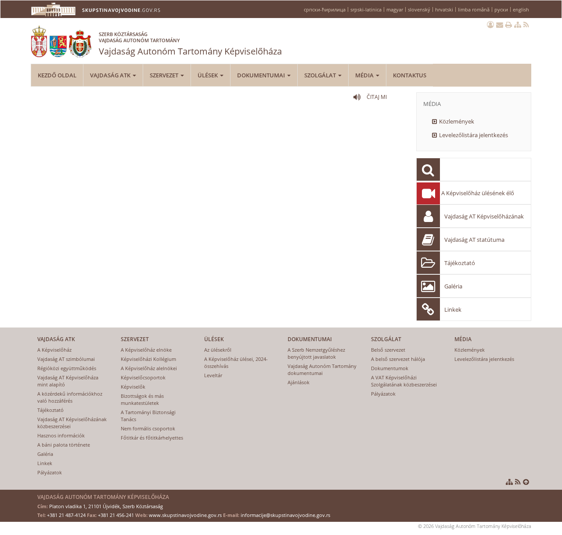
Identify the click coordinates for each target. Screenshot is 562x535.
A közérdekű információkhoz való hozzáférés (69, 397)
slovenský (419, 9)
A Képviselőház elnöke (146, 349)
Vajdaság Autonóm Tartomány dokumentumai (322, 369)
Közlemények (456, 121)
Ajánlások (299, 382)
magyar (394, 9)
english (521, 9)
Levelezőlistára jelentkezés (473, 135)
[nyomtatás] (508, 24)
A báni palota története (63, 444)
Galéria (453, 286)
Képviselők (133, 386)
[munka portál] (490, 24)
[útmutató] (517, 24)
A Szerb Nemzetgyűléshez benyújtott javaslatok (316, 353)
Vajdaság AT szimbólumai (66, 359)
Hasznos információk (61, 435)
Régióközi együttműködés (66, 368)
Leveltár (213, 375)
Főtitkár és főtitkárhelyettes (152, 437)
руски (501, 9)
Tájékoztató (459, 263)
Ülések (208, 75)
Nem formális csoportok (148, 428)
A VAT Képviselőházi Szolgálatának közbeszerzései (404, 381)
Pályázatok (49, 472)
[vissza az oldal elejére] (526, 481)
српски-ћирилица (325, 9)
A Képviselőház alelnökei (149, 368)
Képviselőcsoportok (143, 377)
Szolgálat (320, 75)
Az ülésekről (217, 349)
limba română (474, 9)
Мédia (365, 75)
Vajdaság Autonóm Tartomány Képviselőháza (190, 44)
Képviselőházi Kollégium (148, 359)
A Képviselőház (54, 349)
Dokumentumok (389, 368)
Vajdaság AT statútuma (474, 240)
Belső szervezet (388, 349)
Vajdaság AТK (111, 75)
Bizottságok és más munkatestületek (142, 399)
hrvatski (444, 9)
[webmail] (499, 24)
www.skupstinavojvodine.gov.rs (185, 515)
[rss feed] (526, 24)
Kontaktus (409, 75)
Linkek (452, 309)
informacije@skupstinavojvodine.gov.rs (285, 515)
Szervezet (165, 75)
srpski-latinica (366, 9)
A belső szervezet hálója (398, 359)
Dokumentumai (261, 75)
